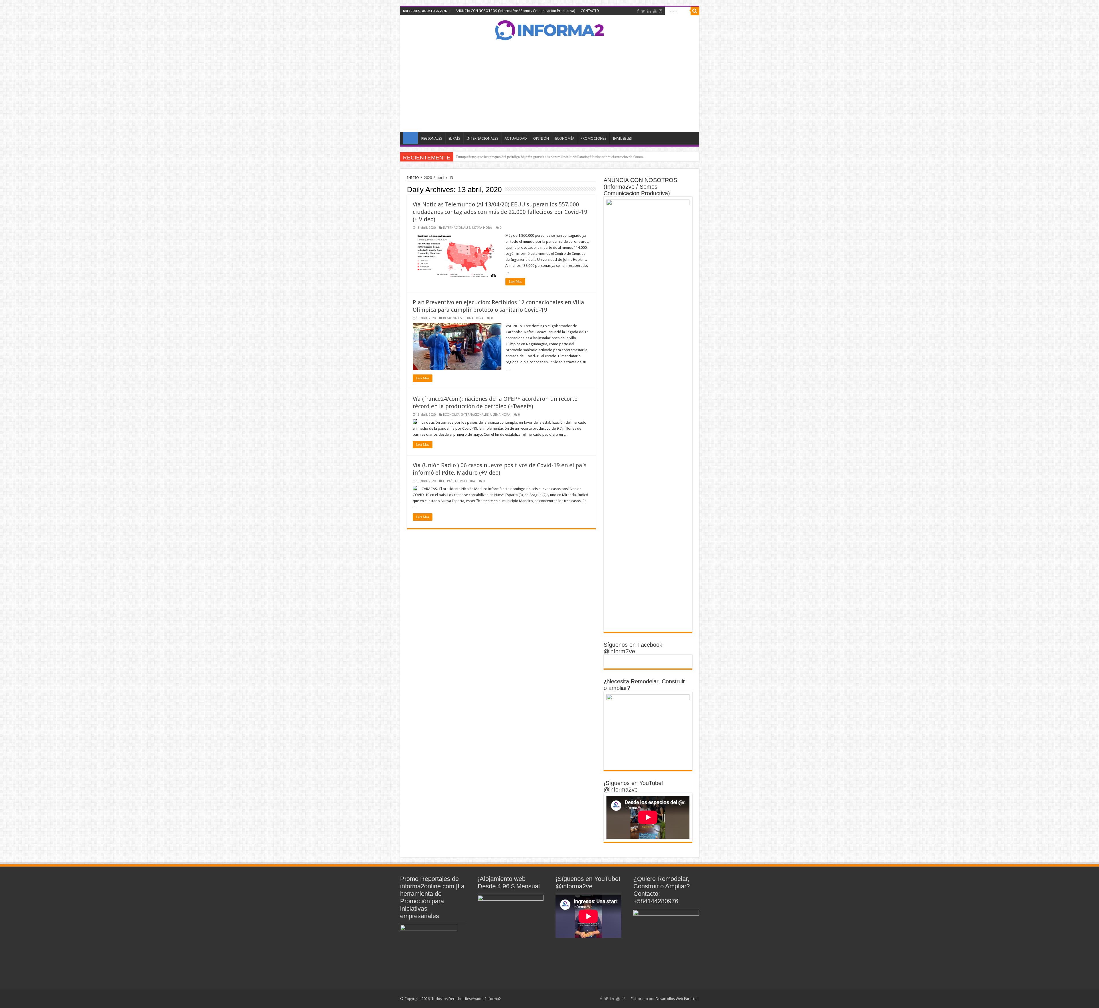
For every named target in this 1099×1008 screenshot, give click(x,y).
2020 (428, 177)
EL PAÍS (454, 138)
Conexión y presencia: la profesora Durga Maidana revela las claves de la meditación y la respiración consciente (542, 157)
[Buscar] (695, 11)
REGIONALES (431, 138)
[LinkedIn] (649, 11)
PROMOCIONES (593, 138)
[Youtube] (655, 11)
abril (440, 177)
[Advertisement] (549, 86)
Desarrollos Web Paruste (676, 999)
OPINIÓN (541, 138)
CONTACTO (590, 11)
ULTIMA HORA (482, 228)
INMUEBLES (622, 138)
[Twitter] (643, 11)
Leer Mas (515, 282)
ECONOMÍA (564, 138)
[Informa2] (549, 29)
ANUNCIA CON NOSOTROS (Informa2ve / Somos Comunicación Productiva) (515, 11)
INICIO (410, 138)
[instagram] (660, 11)
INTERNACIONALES (482, 138)
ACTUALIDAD (516, 138)
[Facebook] (638, 11)
